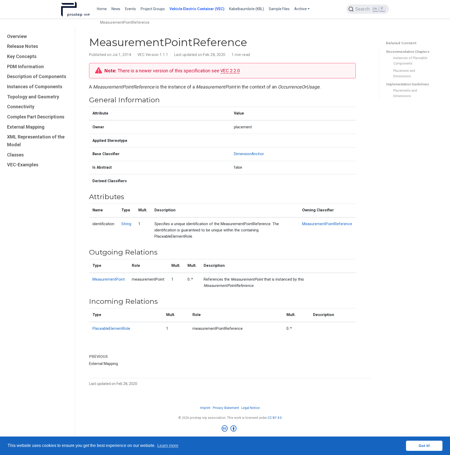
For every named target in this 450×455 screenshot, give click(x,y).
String (126, 224)
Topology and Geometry (33, 96)
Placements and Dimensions (405, 93)
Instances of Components (34, 86)
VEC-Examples (22, 165)
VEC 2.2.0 (230, 70)
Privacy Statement (226, 408)
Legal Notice (250, 408)
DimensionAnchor (249, 154)
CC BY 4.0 (275, 418)
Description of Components (36, 76)
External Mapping (26, 127)
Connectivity (20, 106)
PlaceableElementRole (111, 328)
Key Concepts (21, 56)
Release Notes (22, 46)
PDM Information (25, 66)
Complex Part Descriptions (35, 116)
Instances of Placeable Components (410, 60)
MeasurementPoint (108, 279)
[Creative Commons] (230, 428)
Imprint (205, 408)
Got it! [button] (424, 446)
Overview (17, 36)
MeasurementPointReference (327, 224)
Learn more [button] (167, 445)
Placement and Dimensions (404, 73)
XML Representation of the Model (36, 140)
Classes (15, 154)
